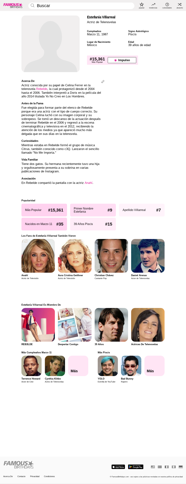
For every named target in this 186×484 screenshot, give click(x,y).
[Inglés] (153, 467)
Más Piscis (104, 352)
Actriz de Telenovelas (101, 22)
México (92, 45)
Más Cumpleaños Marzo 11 (36, 352)
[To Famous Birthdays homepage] (13, 5)
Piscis (132, 34)
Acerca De (8, 476)
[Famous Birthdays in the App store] (118, 467)
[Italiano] (174, 467)
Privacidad (34, 476)
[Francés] (167, 467)
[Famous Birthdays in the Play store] (135, 467)
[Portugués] (160, 467)
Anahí (88, 183)
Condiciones (49, 476)
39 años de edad (139, 45)
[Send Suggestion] (103, 82)
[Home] (47, 465)
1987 (104, 34)
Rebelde (41, 89)
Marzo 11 (93, 34)
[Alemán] (181, 467)
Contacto (21, 476)
